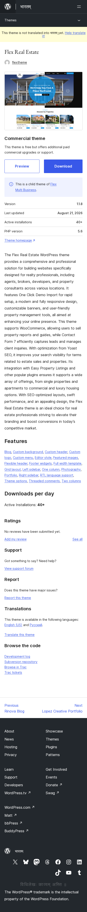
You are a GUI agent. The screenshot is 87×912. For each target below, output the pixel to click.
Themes (10, 20)
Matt (10, 815)
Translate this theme (19, 635)
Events (51, 777)
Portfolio (10, 475)
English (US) (13, 625)
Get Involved (56, 769)
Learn (9, 769)
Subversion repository (20, 662)
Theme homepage (18, 240)
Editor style (43, 457)
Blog (7, 452)
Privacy (10, 754)
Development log (17, 656)
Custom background (28, 452)
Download (63, 166)
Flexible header (15, 463)
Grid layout (12, 469)
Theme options (15, 481)
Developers (13, 785)
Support (10, 777)
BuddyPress (16, 831)
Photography (71, 469)
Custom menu (23, 457)
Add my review (15, 539)
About (9, 731)
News (9, 739)
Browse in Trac (15, 667)
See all (77, 539)
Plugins (51, 747)
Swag (52, 793)
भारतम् (19, 851)
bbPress (13, 823)
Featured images (65, 457)
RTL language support (56, 475)
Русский (36, 625)
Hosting (10, 747)
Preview (22, 166)
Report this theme (17, 598)
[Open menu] (80, 6)
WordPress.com (19, 807)
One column (51, 469)
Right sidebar (28, 475)
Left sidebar (31, 469)
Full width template (67, 463)
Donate (54, 785)
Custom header (56, 452)
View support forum (18, 568)
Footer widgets (40, 463)
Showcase (54, 731)
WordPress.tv (17, 793)
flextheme (19, 62)
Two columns (71, 481)
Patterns (53, 754)
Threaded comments (44, 481)
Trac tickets (13, 672)
